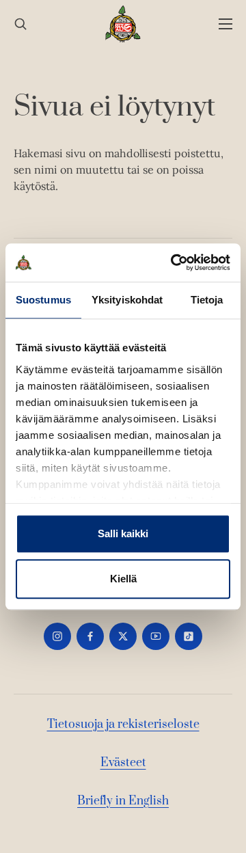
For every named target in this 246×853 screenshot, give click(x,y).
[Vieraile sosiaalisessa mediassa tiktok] (188, 636)
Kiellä (123, 578)
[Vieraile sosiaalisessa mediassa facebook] (90, 636)
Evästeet (123, 762)
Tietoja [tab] (207, 300)
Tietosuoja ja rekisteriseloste (123, 724)
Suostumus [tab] (43, 300)
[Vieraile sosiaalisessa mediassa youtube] (155, 636)
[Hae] (20, 24)
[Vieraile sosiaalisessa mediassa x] (123, 636)
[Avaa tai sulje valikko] (225, 24)
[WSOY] (123, 24)
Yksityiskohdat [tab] (127, 300)
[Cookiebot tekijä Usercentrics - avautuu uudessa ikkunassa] (173, 262)
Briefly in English (123, 801)
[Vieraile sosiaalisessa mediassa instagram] (57, 636)
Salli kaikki (123, 533)
